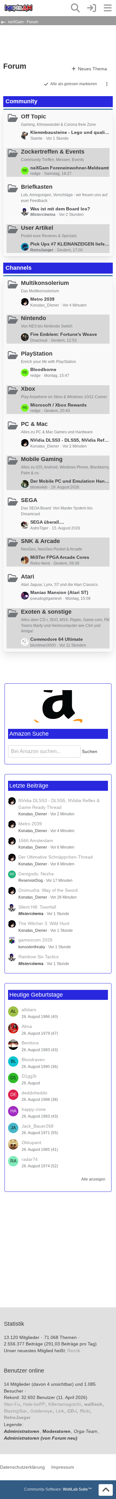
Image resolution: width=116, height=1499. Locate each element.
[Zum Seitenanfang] (106, 1490)
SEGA (29, 500)
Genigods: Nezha (36, 873)
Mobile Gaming (42, 459)
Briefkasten (37, 187)
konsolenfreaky (31, 947)
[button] (107, 84)
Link (60, 1410)
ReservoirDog (30, 880)
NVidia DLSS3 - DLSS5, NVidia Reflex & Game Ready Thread (70, 440)
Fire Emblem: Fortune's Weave (63, 334)
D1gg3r (29, 1076)
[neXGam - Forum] (18, 8)
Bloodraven (33, 1059)
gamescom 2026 (35, 939)
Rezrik (73, 1350)
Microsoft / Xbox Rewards (58, 404)
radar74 (30, 1159)
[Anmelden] (91, 8)
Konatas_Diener (32, 814)
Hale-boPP (34, 1404)
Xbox (28, 389)
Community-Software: (58, 1489)
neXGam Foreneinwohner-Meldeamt (69, 167)
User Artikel (37, 228)
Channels (18, 268)
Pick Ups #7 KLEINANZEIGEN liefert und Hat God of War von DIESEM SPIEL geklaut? (70, 243)
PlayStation (37, 353)
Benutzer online (24, 1370)
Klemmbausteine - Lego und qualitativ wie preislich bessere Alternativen (70, 132)
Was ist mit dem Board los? (60, 208)
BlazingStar (15, 1410)
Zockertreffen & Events (52, 151)
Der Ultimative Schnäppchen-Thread (55, 857)
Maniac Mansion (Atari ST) (59, 592)
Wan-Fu (12, 1404)
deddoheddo (34, 1092)
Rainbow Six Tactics (38, 956)
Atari (27, 576)
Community (21, 101)
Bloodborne (43, 369)
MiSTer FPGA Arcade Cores (59, 557)
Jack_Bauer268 (37, 1126)
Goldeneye (41, 1410)
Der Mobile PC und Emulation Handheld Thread (70, 481)
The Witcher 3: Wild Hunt (43, 923)
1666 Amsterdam (35, 840)
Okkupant (31, 1142)
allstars (29, 1009)
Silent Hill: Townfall (37, 907)
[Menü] (107, 8)
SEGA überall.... (47, 522)
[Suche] (75, 8)
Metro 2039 (42, 299)
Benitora (30, 1042)
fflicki (85, 1410)
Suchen (89, 751)
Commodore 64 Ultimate (56, 639)
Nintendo (33, 318)
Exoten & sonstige (46, 612)
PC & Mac (34, 424)
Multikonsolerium (45, 283)
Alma (27, 1026)
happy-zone (34, 1109)
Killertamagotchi (64, 1404)
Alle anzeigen (93, 1179)
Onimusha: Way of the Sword (48, 890)
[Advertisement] (54, 43)
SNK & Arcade (40, 541)
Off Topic (33, 116)
